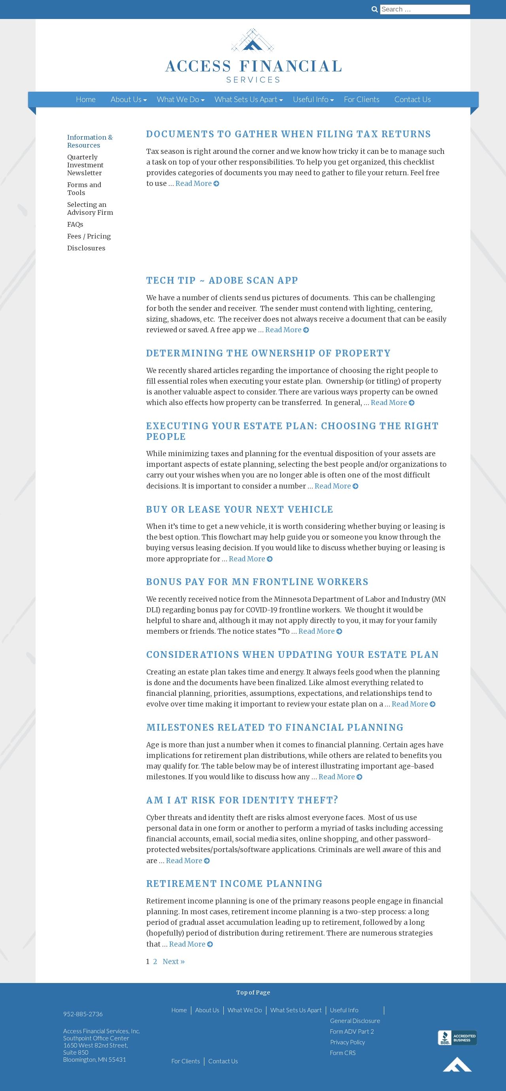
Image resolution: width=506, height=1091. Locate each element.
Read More (194, 183)
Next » (174, 961)
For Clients (362, 99)
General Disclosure (355, 1020)
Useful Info (311, 99)
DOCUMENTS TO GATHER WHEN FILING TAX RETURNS (289, 134)
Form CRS (343, 1052)
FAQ (75, 224)
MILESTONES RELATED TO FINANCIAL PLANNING (275, 727)
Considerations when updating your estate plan (292, 654)
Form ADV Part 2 (352, 1031)
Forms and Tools (84, 189)
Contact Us (413, 99)
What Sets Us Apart (246, 99)
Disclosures (86, 248)
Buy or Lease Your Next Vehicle (240, 509)
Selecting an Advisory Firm (90, 208)
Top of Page (253, 992)
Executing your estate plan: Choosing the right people (292, 431)
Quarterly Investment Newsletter (85, 165)
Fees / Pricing (89, 236)
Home (86, 99)
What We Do (178, 99)
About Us (126, 99)
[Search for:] (425, 9)
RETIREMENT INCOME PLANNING (234, 883)
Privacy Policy (347, 1042)
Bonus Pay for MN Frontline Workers (257, 581)
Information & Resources (90, 141)
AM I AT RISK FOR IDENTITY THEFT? (242, 800)
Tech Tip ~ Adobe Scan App (222, 280)
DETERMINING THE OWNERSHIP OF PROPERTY (268, 353)
